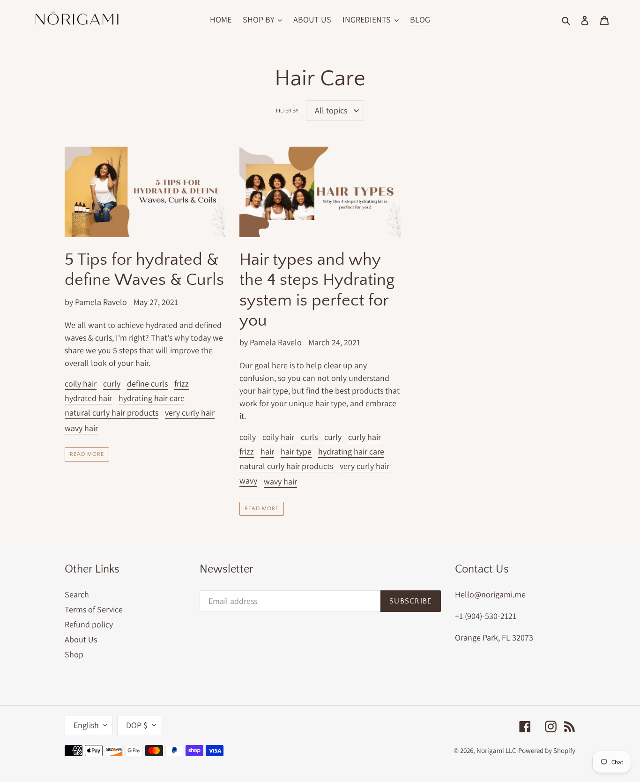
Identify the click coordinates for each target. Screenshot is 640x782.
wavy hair (81, 428)
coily (247, 437)
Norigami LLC (496, 750)
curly (111, 383)
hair (267, 451)
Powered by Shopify (546, 750)
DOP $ (137, 725)
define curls (147, 383)
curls (309, 437)
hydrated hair (88, 398)
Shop (74, 654)
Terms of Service (94, 609)
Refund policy (89, 624)
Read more (87, 454)
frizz (181, 383)
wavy (248, 480)
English (86, 725)
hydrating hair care (152, 398)
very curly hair (190, 412)
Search (77, 594)
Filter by (287, 110)
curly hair (364, 437)
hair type (296, 451)
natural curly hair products (111, 412)
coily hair (81, 383)
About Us (81, 639)
